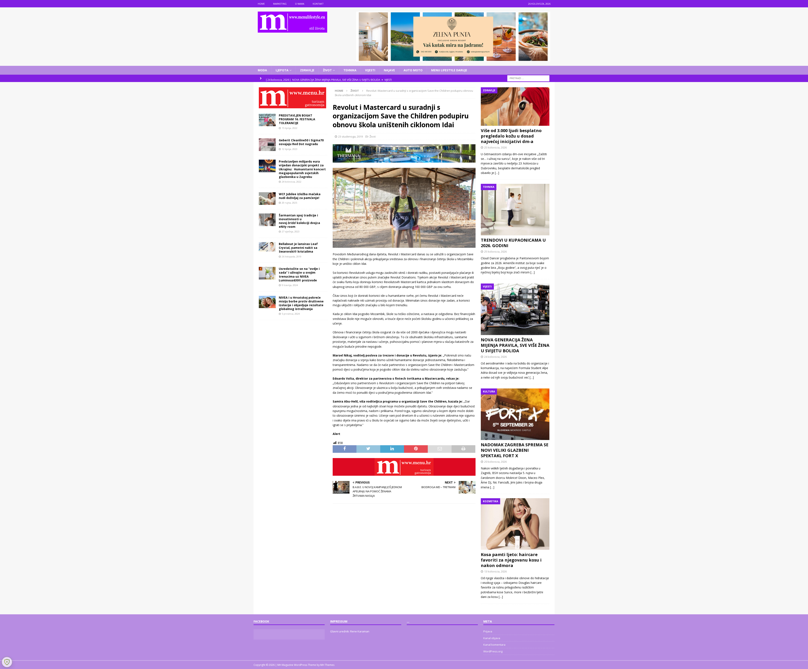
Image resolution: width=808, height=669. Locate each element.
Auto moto (413, 70)
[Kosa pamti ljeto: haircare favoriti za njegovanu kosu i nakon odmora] (515, 524)
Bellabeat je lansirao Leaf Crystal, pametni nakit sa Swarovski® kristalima (298, 247)
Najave (389, 70)
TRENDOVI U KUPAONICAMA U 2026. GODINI (513, 242)
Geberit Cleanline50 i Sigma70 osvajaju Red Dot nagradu (301, 142)
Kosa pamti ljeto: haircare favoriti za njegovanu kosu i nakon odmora (511, 560)
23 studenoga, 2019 (350, 136)
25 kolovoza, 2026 (495, 147)
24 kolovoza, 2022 (291, 181)
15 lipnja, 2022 (289, 128)
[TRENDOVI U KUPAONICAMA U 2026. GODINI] (515, 209)
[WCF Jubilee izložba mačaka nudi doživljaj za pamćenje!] (267, 198)
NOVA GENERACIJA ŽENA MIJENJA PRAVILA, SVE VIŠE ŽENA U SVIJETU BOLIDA (515, 345)
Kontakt (318, 3)
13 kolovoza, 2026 (495, 571)
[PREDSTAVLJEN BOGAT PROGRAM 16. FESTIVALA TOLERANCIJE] (267, 120)
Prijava (487, 631)
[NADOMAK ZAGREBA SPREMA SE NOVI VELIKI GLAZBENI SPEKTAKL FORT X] (515, 414)
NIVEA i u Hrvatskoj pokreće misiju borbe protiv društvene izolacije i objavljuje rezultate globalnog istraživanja (301, 303)
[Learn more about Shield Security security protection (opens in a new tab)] (7, 662)
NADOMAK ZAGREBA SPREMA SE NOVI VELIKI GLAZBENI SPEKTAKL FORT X (514, 450)
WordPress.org (492, 651)
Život (327, 70)
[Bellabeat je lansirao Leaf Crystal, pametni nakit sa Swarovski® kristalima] (267, 247)
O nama (299, 3)
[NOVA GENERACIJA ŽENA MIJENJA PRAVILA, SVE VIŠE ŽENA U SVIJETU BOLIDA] (515, 309)
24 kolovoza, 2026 (495, 357)
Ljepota (282, 70)
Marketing (280, 3)
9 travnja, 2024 (290, 285)
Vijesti (370, 70)
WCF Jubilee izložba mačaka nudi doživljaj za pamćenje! (299, 196)
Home (261, 3)
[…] (497, 173)
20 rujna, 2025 (289, 202)
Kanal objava (491, 638)
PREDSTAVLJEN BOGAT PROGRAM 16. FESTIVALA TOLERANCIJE (297, 119)
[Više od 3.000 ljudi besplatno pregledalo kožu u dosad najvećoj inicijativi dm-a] (515, 106)
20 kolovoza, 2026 (495, 462)
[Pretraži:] (528, 78)
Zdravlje (307, 70)
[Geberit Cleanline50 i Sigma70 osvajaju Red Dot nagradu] (267, 144)
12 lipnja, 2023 (289, 149)
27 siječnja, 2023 (290, 231)
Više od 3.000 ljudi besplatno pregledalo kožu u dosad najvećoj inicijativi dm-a (511, 136)
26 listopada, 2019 (291, 256)
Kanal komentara (494, 644)
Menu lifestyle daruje (449, 70)
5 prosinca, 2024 (291, 313)
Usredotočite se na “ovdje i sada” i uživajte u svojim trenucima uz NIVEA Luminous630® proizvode (299, 274)
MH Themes (327, 665)
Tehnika (349, 70)
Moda (262, 70)
